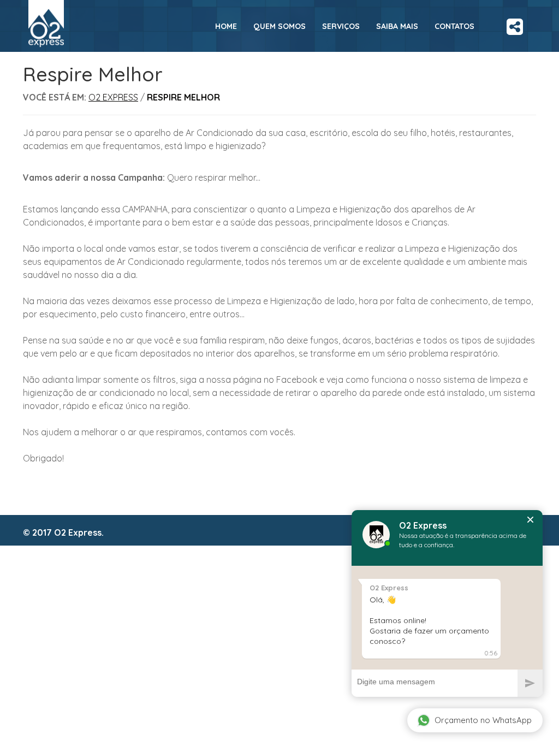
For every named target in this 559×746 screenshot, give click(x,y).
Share (514, 22)
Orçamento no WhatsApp (483, 720)
